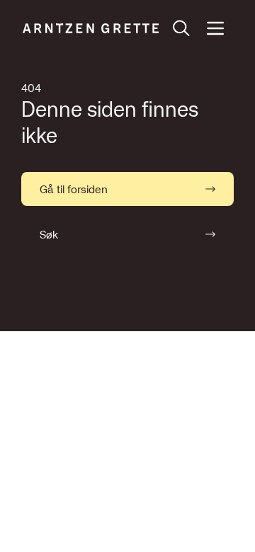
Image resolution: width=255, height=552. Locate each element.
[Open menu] (215, 28)
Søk (49, 234)
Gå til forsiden (74, 188)
